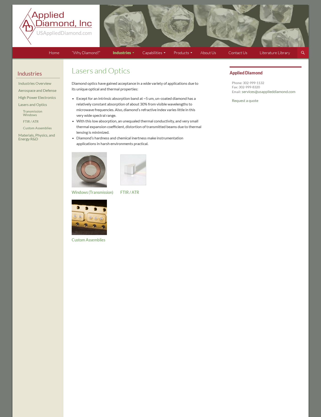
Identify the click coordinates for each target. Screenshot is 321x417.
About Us (208, 52)
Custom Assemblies (88, 239)
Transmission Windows (32, 113)
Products (181, 52)
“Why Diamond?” (86, 52)
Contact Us (237, 52)
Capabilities (152, 52)
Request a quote (245, 100)
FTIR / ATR (129, 192)
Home (54, 52)
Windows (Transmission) (92, 192)
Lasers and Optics (32, 104)
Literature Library (275, 52)
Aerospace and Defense (37, 90)
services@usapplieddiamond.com (268, 91)
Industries (122, 52)
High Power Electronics (37, 97)
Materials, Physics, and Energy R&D (36, 137)
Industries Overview (34, 83)
